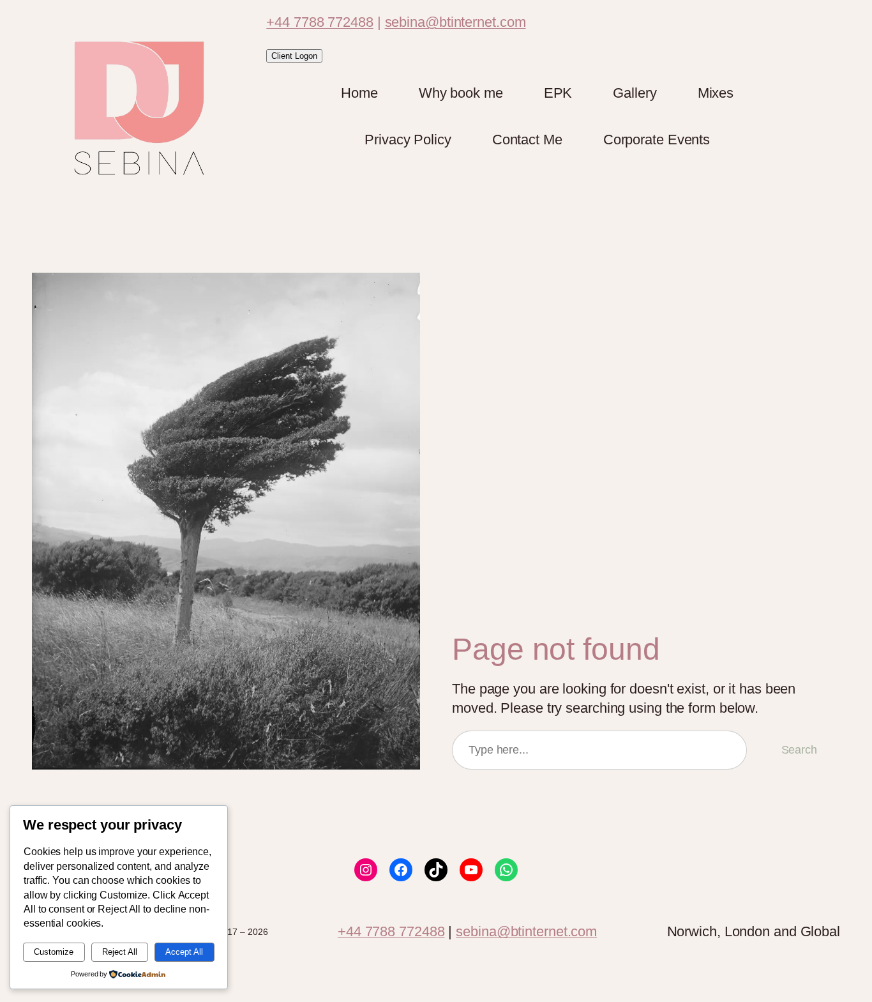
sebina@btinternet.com (455, 22)
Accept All (184, 952)
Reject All (119, 952)
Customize (53, 952)
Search (799, 749)
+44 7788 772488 (319, 22)
